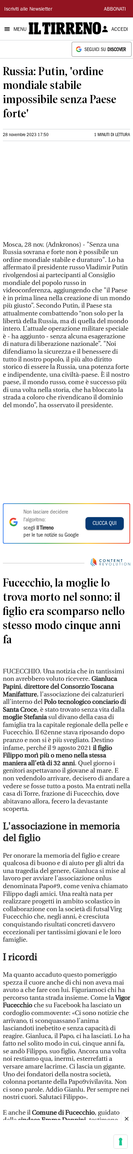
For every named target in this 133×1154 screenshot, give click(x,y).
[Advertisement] (56, 194)
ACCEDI (119, 29)
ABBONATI (115, 9)
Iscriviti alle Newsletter (28, 9)
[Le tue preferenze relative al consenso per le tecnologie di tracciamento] (120, 1141)
